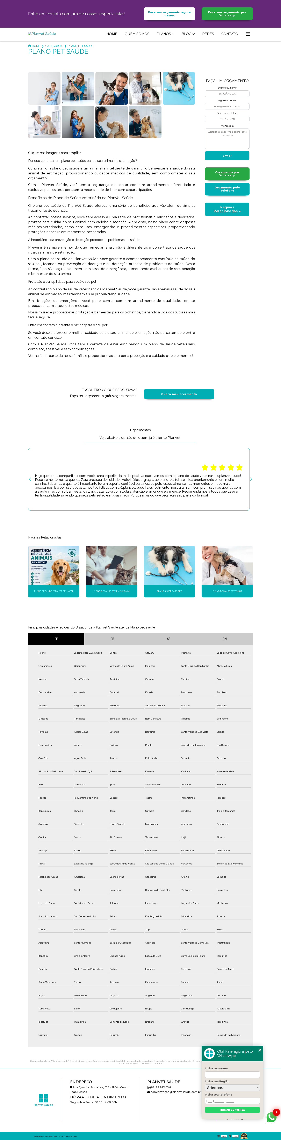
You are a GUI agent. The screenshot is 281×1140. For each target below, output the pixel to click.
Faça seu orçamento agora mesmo (169, 14)
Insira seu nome (216, 1068)
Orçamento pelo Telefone (227, 189)
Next (251, 479)
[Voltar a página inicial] (44, 34)
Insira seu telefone (218, 1094)
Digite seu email (227, 100)
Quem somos (137, 34)
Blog (187, 34)
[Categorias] (248, 34)
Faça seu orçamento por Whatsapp (227, 14)
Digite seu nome (227, 87)
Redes (208, 34)
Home (111, 34)
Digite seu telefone (227, 113)
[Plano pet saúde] (44, 88)
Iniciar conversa (232, 1109)
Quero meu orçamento (179, 394)
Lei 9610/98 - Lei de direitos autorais (144, 1063)
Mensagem (227, 125)
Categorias (54, 46)
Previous (30, 479)
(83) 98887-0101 (160, 1087)
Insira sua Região (217, 1081)
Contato (229, 34)
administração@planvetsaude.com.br (175, 1091)
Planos (164, 34)
